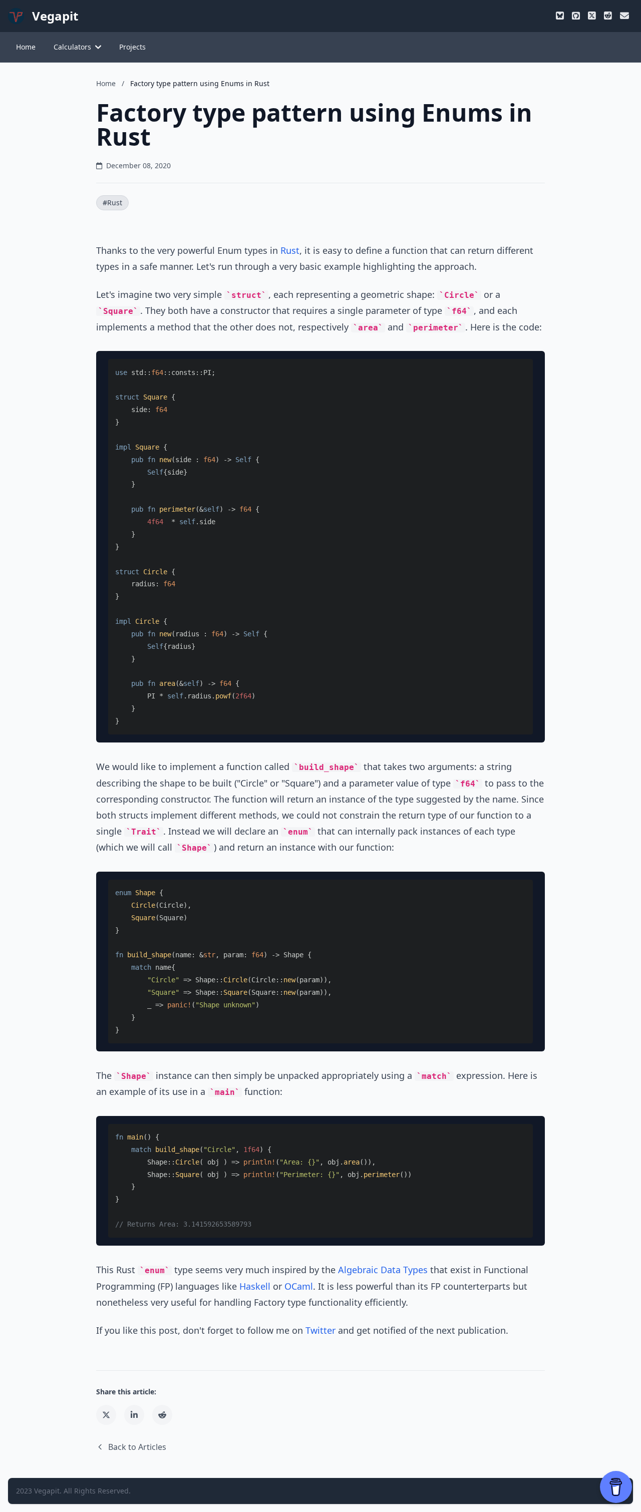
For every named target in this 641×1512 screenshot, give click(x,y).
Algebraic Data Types (383, 1270)
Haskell (254, 1286)
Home (26, 47)
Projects (132, 47)
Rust (289, 250)
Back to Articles (137, 1446)
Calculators (72, 47)
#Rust (112, 202)
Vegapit (47, 1490)
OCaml (298, 1286)
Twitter (320, 1330)
